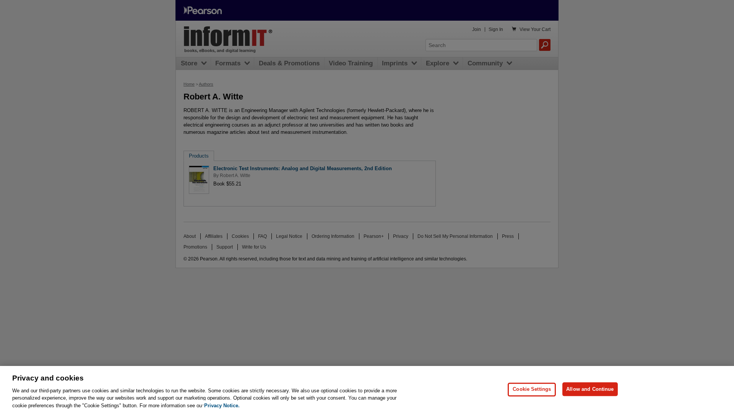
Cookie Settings (532, 389)
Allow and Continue (590, 389)
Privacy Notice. (222, 405)
